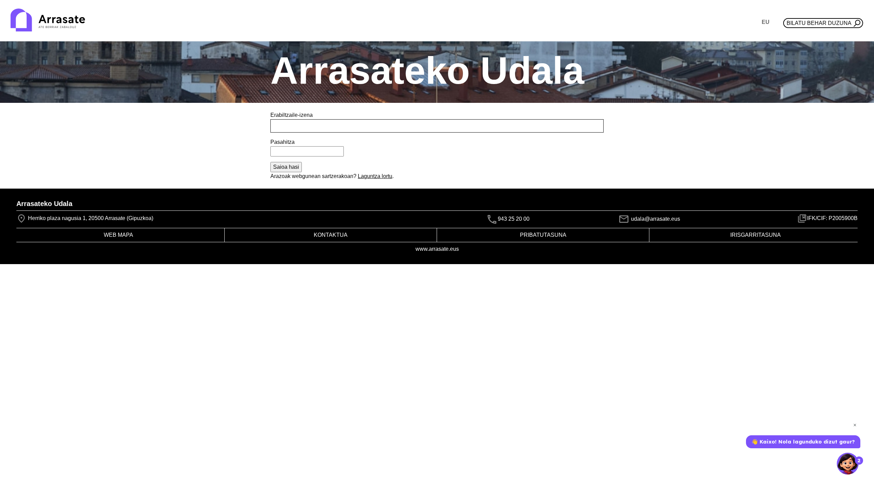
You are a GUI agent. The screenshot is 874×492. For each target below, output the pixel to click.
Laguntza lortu (375, 176)
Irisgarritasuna (755, 235)
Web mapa (118, 235)
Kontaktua (331, 235)
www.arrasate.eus (437, 249)
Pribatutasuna (543, 235)
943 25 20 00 (514, 219)
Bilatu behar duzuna (819, 23)
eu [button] (766, 22)
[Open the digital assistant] (848, 464)
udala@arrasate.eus (655, 219)
